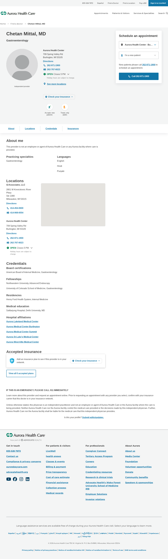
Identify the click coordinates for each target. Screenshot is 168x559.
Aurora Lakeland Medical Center (22, 321)
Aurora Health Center (53, 50)
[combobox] (139, 55)
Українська (154, 533)
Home (3, 24)
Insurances (73, 128)
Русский (127, 533)
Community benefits (136, 477)
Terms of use (118, 550)
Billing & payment (56, 467)
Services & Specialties (144, 13)
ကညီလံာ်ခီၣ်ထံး (87, 533)
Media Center (132, 456)
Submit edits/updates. (93, 417)
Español (100, 3)
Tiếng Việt (86, 536)
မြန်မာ (24, 533)
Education (91, 467)
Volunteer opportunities (138, 467)
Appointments (101, 13)
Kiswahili (143, 533)
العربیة (18, 533)
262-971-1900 (53, 65)
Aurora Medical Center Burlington (23, 326)
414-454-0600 (16, 208)
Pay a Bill (142, 3)
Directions (48, 61)
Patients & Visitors (120, 13)
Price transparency (56, 472)
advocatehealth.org (17, 472)
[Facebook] (15, 479)
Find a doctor (16, 24)
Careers (90, 461)
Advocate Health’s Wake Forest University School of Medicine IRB (103, 485)
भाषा (71, 533)
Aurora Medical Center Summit (21, 332)
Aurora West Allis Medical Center (22, 342)
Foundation (131, 461)
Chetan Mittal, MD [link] (36, 24)
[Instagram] (21, 479)
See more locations (56, 84)
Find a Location (129, 3)
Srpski (135, 533)
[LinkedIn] (27, 479)
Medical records (54, 493)
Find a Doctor (113, 3)
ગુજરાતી (51, 533)
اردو (79, 536)
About (11, 128)
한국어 (96, 533)
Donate (129, 472)
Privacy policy (27, 550)
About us (130, 451)
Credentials (51, 128)
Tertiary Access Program (99, 456)
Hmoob (77, 533)
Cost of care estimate (58, 477)
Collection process (56, 488)
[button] (139, 44)
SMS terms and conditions (135, 550)
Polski (111, 533)
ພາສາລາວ (103, 533)
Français (44, 533)
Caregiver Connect (96, 451)
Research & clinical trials (99, 477)
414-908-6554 (16, 213)
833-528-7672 (87, 3)
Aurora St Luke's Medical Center (22, 337)
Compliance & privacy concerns (23, 461)
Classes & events (55, 461)
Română (118, 533)
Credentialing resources (99, 472)
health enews (53, 456)
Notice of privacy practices (46, 550)
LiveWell (51, 451)
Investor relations (95, 499)
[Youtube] (9, 479)
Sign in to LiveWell (158, 3)
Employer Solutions (96, 494)
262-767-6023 (53, 69)
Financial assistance (57, 482)
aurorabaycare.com (16, 467)
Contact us (12, 456)
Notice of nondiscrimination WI (71, 550)
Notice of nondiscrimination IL (98, 550)
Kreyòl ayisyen (62, 533)
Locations (30, 128)
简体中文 (31, 533)
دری (37, 533)
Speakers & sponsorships (139, 482)
